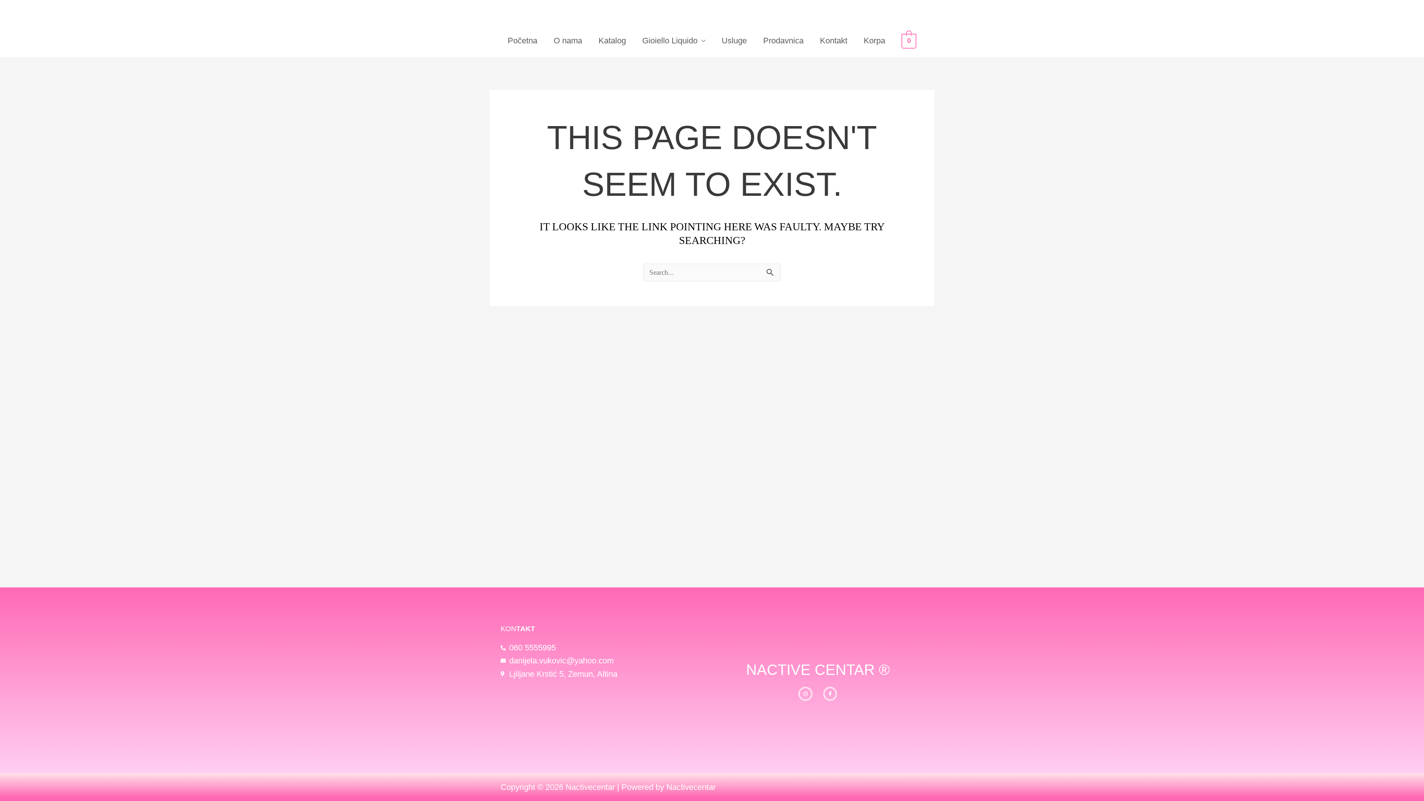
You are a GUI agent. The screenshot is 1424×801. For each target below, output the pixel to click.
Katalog (612, 40)
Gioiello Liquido (670, 40)
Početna (522, 40)
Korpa (874, 40)
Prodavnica (783, 40)
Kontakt (833, 40)
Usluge (734, 40)
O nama (568, 40)
